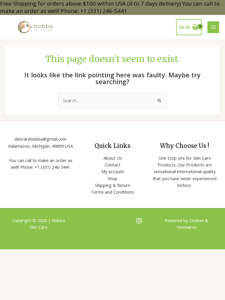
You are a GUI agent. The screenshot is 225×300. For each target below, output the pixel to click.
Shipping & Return (112, 185)
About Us (112, 158)
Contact (112, 165)
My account (112, 171)
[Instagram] (139, 221)
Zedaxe (197, 220)
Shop (112, 178)
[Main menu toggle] (213, 27)
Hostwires (187, 227)
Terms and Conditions (112, 192)
